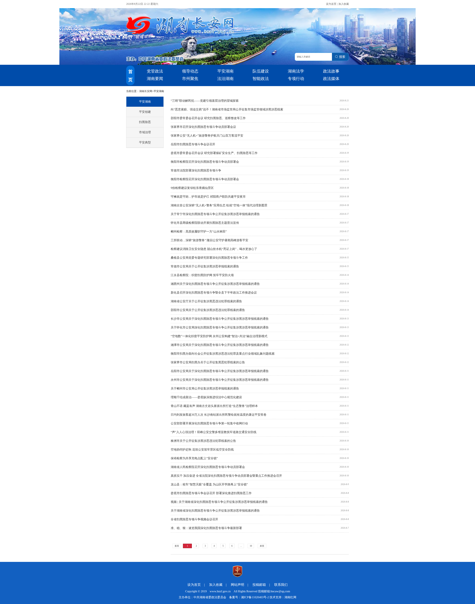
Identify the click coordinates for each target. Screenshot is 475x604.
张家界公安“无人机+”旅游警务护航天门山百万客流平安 (207, 135)
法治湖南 (225, 78)
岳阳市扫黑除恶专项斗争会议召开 (193, 144)
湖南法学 (296, 71)
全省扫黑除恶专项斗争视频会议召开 (194, 519)
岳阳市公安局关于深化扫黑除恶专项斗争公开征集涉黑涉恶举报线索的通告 (220, 371)
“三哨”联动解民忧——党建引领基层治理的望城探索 (205, 100)
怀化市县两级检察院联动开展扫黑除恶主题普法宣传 (205, 222)
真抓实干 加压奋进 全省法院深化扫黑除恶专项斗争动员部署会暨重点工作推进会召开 (226, 475)
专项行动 (296, 78)
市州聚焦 (190, 78)
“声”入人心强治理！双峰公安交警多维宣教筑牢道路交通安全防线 (213, 432)
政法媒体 (331, 78)
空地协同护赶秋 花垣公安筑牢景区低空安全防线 (202, 449)
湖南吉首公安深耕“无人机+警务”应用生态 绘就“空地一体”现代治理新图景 (219, 205)
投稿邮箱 (259, 585)
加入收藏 (343, 4)
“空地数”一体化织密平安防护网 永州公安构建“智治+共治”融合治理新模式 (219, 336)
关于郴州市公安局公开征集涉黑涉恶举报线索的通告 (205, 388)
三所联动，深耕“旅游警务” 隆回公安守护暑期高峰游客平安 (209, 240)
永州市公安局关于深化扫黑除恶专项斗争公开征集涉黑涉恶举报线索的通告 (220, 379)
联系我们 (281, 585)
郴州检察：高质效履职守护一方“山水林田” (199, 231)
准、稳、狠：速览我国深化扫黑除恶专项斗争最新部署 (206, 528)
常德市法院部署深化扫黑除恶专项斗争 (196, 170)
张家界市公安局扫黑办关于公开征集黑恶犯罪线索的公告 (208, 362)
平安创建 (145, 111)
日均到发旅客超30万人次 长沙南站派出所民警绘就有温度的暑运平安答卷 (218, 414)
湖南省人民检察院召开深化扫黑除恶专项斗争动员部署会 (208, 467)
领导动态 (190, 71)
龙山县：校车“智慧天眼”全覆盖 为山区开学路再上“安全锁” (209, 484)
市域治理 (145, 132)
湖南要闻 (155, 78)
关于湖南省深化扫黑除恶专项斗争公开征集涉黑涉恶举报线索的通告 (215, 510)
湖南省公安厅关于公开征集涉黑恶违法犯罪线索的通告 (206, 301)
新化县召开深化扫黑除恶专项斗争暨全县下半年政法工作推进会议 (214, 292)
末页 (262, 546)
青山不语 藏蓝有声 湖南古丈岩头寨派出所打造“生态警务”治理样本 (214, 405)
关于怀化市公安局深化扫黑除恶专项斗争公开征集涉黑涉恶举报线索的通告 (220, 327)
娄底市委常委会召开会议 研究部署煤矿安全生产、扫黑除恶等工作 (214, 153)
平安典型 (145, 142)
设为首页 (331, 4)
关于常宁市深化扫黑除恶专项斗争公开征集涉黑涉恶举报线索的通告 (215, 214)
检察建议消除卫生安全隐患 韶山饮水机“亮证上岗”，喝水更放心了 (214, 249)
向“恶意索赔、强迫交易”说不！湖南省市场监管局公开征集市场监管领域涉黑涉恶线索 (227, 109)
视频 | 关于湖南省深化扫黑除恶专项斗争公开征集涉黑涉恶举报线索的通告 (219, 501)
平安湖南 (225, 71)
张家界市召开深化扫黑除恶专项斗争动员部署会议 (203, 126)
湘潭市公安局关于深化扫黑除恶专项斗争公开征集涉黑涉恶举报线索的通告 (220, 344)
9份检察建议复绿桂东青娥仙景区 (192, 187)
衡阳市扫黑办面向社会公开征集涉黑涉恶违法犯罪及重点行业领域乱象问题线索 (223, 353)
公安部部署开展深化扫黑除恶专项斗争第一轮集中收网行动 (209, 423)
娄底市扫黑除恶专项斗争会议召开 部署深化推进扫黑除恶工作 (211, 493)
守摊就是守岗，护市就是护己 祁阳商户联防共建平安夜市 (208, 196)
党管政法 (155, 71)
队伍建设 (261, 71)
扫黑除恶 (145, 122)
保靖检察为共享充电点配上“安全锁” (194, 458)
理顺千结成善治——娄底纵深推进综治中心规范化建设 (206, 397)
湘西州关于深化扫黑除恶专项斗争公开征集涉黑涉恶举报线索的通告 (215, 283)
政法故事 (331, 71)
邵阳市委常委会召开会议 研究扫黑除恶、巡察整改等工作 (208, 118)
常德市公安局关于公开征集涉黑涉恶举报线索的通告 (205, 266)
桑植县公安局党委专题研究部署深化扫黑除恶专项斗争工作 (209, 257)
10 (251, 546)
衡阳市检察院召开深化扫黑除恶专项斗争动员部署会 (205, 161)
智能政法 (261, 78)
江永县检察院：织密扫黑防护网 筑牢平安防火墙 (202, 275)
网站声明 (237, 585)
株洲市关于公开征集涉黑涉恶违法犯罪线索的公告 (203, 440)
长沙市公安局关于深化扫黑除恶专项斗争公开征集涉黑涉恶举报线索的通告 (220, 318)
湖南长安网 (145, 91)
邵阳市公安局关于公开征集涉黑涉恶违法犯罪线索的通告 (208, 310)
